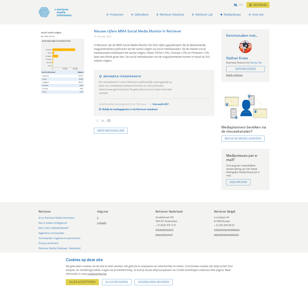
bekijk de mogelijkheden (243, 138)
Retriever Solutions (172, 14)
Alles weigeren (116, 282)
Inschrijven (238, 182)
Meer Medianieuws (110, 130)
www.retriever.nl (164, 234)
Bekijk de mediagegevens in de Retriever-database (130, 109)
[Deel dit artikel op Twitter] (97, 121)
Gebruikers (142, 14)
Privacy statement (48, 243)
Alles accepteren (82, 282)
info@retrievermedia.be (227, 229)
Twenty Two (255, 62)
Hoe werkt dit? (161, 104)
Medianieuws (232, 14)
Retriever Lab (204, 14)
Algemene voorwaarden (51, 233)
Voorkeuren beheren (153, 282)
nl (236, 5)
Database (260, 5)
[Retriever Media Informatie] (55, 12)
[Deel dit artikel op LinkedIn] (103, 121)
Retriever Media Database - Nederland (59, 248)
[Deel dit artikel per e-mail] (109, 121)
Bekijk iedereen (234, 75)
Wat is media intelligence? (52, 223)
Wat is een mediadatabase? (53, 228)
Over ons (258, 14)
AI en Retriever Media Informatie (56, 217)
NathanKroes (245, 69)
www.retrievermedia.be (226, 234)
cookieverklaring (97, 274)
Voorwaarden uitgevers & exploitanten (59, 238)
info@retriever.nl (164, 229)
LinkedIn (102, 223)
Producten (116, 14)
